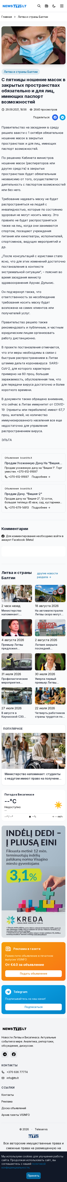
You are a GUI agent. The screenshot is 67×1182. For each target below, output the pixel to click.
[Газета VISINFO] (46, 6)
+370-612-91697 (18, 476)
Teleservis (41, 1129)
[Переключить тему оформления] (54, 6)
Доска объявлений (13, 1108)
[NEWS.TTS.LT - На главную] (14, 6)
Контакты (7, 1094)
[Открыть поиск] (39, 6)
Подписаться (34, 1006)
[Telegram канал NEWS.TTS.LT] (4, 1054)
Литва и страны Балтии (33, 16)
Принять (33, 1175)
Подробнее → (41, 476)
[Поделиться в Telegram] (63, 117)
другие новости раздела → (47, 575)
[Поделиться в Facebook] (55, 117)
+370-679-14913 (18, 507)
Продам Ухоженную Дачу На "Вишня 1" (32, 463)
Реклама (6, 1101)
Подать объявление (33, 973)
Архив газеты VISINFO (15, 1114)
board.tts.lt (26, 457)
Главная (6, 16)
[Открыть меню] (62, 6)
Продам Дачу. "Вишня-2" (23, 494)
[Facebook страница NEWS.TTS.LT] (13, 1054)
